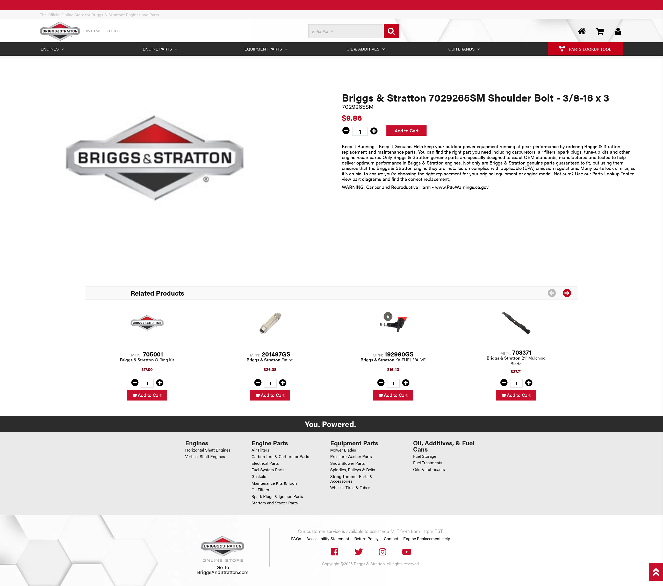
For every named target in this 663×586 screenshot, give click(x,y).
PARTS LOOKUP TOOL (589, 48)
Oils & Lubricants (429, 469)
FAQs (296, 539)
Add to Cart (407, 130)
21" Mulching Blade (516, 361)
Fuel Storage (424, 456)
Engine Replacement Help (426, 539)
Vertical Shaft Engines (205, 456)
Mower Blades (343, 450)
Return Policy (366, 539)
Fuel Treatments (427, 463)
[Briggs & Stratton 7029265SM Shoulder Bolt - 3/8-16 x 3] (155, 158)
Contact (391, 539)
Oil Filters (260, 489)
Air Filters (260, 450)
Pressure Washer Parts (351, 456)
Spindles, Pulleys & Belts (352, 470)
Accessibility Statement (327, 539)
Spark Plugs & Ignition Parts (277, 496)
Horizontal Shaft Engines (207, 450)
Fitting (270, 360)
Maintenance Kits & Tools (274, 483)
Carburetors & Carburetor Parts (280, 456)
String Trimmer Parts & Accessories (351, 478)
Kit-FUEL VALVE (393, 360)
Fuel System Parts (268, 470)
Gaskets (258, 476)
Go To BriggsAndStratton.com (222, 569)
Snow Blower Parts (347, 463)
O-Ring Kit (147, 360)
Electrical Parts (265, 463)
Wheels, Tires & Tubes (350, 487)
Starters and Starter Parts (274, 503)
